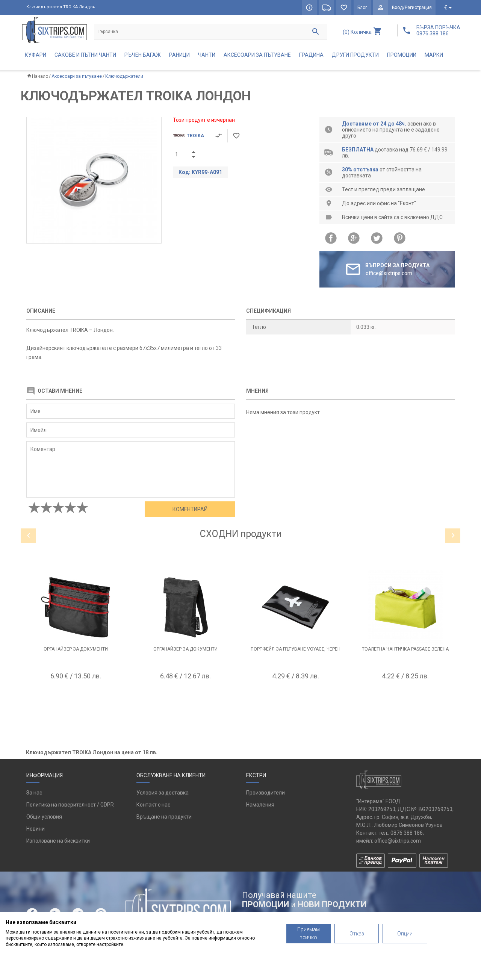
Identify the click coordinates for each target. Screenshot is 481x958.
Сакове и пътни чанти (85, 55)
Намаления (260, 805)
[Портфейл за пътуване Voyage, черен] (296, 607)
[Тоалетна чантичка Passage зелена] (406, 607)
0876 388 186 (406, 833)
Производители (265, 793)
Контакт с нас (153, 805)
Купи (75, 695)
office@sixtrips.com (397, 841)
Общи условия (44, 817)
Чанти (206, 55)
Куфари (35, 55)
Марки (434, 55)
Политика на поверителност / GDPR (70, 805)
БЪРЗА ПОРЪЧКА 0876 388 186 (438, 30)
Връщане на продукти (164, 817)
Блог (362, 7)
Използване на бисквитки (58, 841)
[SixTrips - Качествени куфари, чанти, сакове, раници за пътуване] (54, 30)
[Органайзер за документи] (76, 607)
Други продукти (355, 55)
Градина (311, 55)
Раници (179, 55)
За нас (34, 793)
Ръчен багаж (142, 55)
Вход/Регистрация (412, 7)
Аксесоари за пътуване (257, 55)
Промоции (401, 55)
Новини (35, 829)
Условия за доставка (162, 793)
